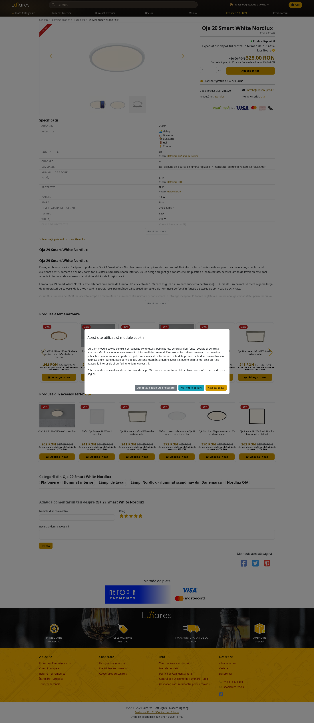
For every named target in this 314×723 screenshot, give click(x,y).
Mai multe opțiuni (191, 387)
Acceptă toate (216, 387)
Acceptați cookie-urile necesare (156, 387)
